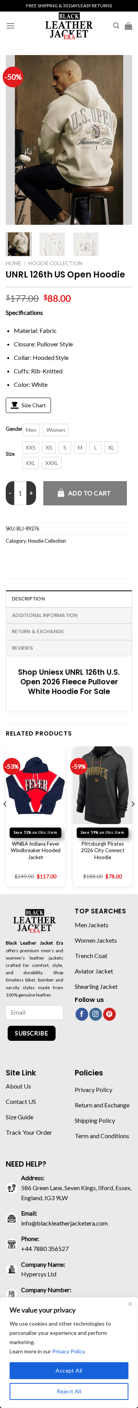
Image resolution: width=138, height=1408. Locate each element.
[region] (69, 1352)
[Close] (130, 1303)
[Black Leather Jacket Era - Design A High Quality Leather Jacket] (69, 26)
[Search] (116, 25)
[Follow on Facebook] (82, 1014)
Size (10, 454)
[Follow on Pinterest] (109, 1014)
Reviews (22, 648)
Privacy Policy (68, 1351)
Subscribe (31, 1033)
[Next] (120, 140)
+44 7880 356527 (45, 1248)
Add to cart (89, 493)
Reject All (69, 1391)
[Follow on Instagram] (95, 1014)
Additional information (45, 615)
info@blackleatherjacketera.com (64, 1223)
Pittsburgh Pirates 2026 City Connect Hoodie (103, 850)
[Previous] (18, 140)
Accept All (69, 1370)
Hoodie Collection (55, 263)
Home (13, 263)
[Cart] (128, 25)
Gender (14, 429)
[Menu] (10, 25)
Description (28, 598)
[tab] (69, 598)
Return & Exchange (38, 631)
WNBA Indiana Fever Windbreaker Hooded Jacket (36, 850)
